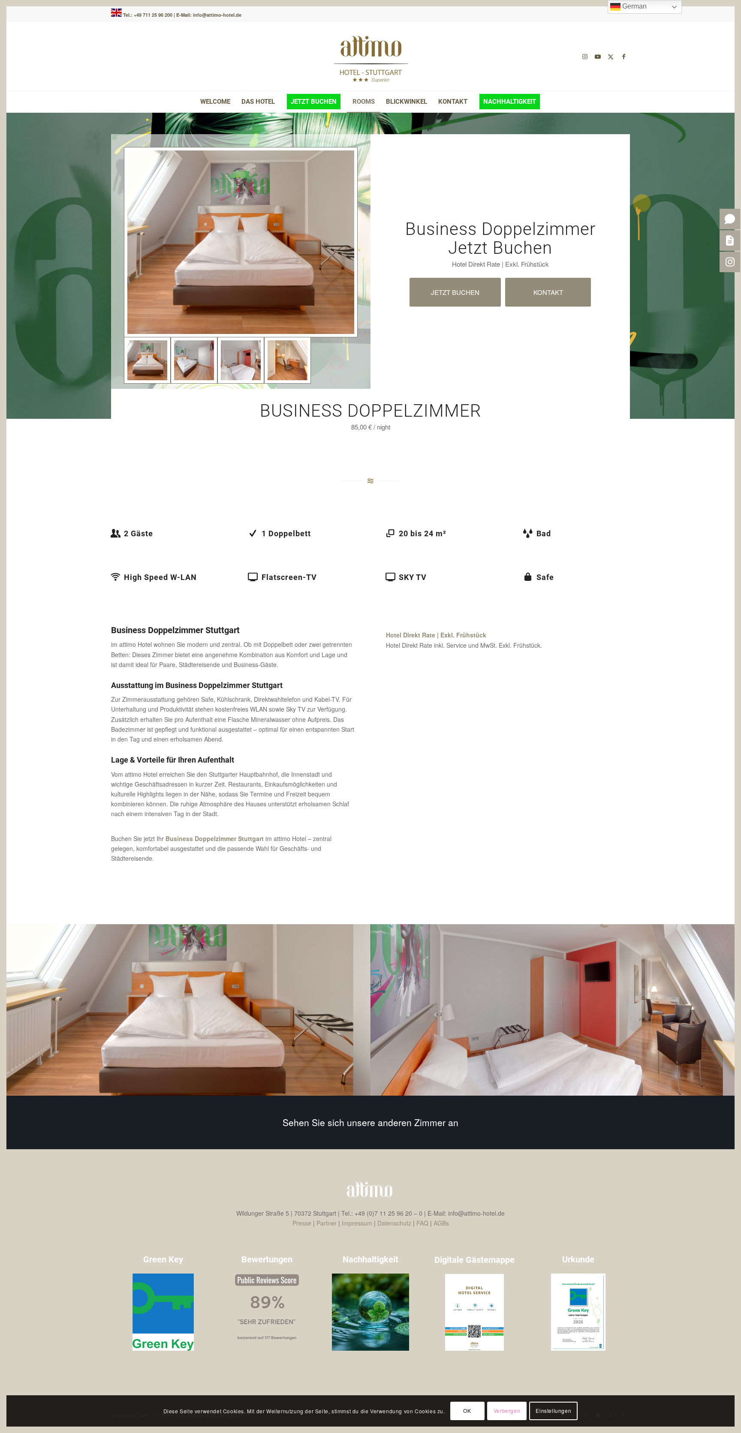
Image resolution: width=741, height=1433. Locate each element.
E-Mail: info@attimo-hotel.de (208, 15)
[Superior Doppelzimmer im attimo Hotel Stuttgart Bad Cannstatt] (241, 242)
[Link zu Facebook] (623, 56)
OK (467, 1410)
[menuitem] (215, 101)
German (634, 6)
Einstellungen (553, 1410)
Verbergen (507, 1410)
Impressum (357, 1223)
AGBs (441, 1223)
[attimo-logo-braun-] (370, 56)
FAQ (422, 1223)
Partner (326, 1223)
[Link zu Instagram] (584, 56)
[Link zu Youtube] (597, 56)
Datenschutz (394, 1223)
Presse (301, 1223)
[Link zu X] (610, 56)
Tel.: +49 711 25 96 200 (148, 15)
